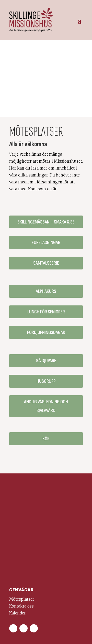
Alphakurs (46, 291)
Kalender (17, 613)
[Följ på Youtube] (34, 628)
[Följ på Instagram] (23, 628)
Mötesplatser (21, 599)
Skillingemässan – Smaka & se (46, 222)
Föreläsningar (46, 242)
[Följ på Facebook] (13, 628)
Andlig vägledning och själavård (46, 406)
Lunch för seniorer (46, 312)
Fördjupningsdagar (46, 332)
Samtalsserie (46, 263)
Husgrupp (46, 381)
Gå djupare (46, 361)
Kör (46, 439)
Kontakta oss (21, 606)
